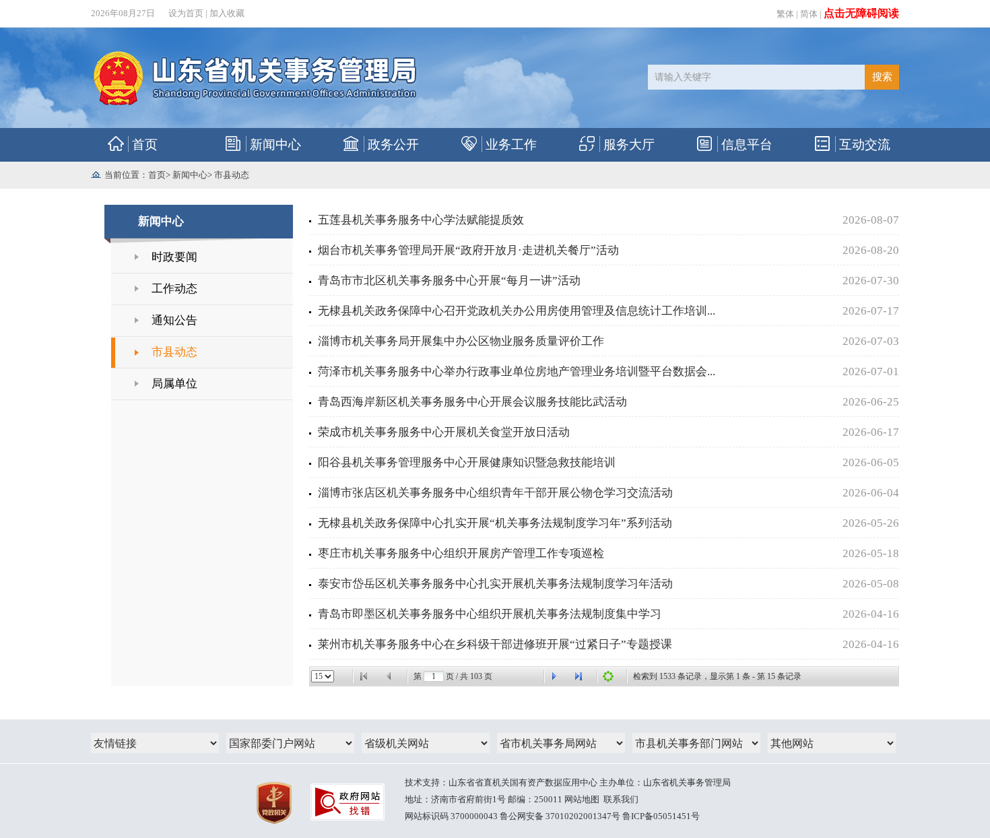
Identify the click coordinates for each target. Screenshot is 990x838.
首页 (157, 175)
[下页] (553, 676)
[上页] (389, 676)
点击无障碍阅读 (861, 13)
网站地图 (581, 799)
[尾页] (578, 676)
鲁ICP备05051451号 (661, 816)
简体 (809, 14)
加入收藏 (226, 13)
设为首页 (185, 13)
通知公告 (174, 320)
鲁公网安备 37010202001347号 (560, 816)
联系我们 (620, 799)
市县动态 (231, 175)
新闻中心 (189, 175)
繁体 (785, 14)
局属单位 (174, 383)
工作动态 (174, 288)
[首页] (363, 676)
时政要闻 (174, 257)
